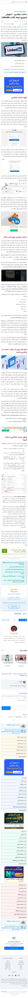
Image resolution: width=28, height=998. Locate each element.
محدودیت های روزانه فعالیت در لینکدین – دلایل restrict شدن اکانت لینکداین (14, 581)
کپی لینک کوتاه (5, 620)
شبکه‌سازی (4, 176)
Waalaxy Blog (18, 613)
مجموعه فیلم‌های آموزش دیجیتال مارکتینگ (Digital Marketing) (13, 563)
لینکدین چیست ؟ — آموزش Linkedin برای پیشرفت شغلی (13, 577)
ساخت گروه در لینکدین (22, 540)
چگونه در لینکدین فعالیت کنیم (17, 206)
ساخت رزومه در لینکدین (21, 538)
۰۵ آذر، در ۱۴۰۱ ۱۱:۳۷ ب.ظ (18, 683)
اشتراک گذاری (22, 620)
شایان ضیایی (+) (14, 633)
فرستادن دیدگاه (6, 708)
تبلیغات (21, 967)
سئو (10, 339)
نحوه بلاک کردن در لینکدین (8, 538)
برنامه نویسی (7, 962)
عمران (8, 961)
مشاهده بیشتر (24, 985)
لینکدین (9, 27)
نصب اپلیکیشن (13, 948)
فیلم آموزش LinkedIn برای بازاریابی (17, 567)
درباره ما (20, 968)
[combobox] (12, 2)
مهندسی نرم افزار (8, 968)
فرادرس (21, 965)
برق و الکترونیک (7, 965)
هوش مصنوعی (7, 964)
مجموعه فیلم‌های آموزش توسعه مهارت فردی (15, 569)
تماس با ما (21, 961)
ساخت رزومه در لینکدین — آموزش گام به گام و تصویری (14, 572)
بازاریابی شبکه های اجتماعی (20, 11)
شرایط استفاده (3, 991)
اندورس (25, 396)
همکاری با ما (21, 962)
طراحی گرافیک (7, 967)
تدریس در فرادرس (21, 964)
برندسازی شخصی (23, 29)
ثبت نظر (13, 606)
